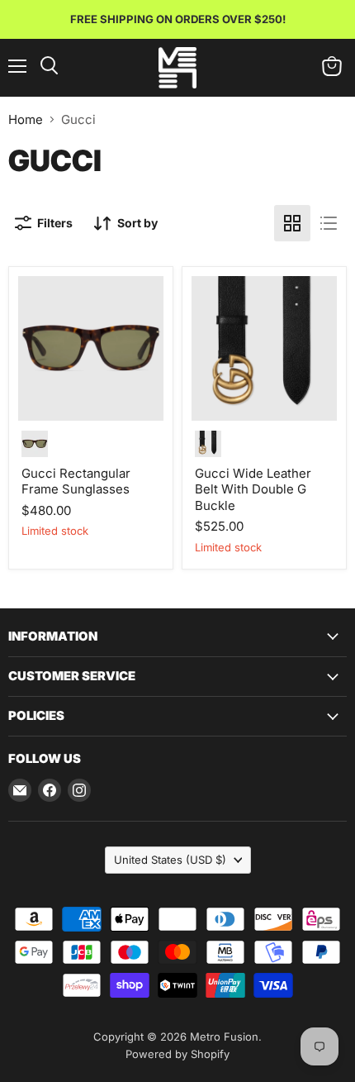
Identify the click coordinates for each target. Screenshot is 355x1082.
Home (25, 119)
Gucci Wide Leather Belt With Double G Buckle (253, 489)
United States (170, 859)
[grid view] (292, 223)
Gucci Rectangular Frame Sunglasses (75, 481)
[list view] (328, 223)
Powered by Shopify (177, 1054)
